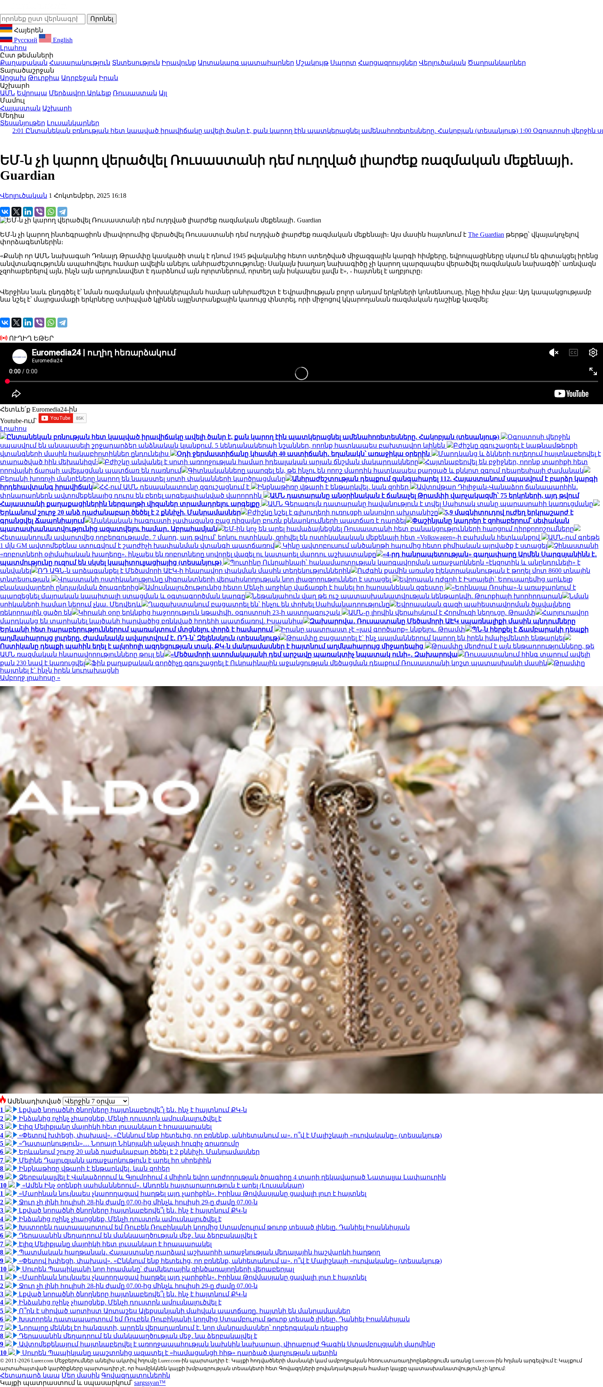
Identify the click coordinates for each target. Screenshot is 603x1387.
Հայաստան (20, 108)
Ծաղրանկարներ (497, 62)
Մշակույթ (312, 62)
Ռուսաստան (135, 92)
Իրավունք (179, 62)
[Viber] (39, 212)
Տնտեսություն (136, 62)
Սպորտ (343, 62)
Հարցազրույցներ (387, 62)
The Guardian (486, 234)
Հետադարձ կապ (30, 1375)
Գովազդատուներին (135, 1375)
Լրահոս (13, 47)
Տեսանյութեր (22, 122)
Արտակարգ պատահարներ (246, 62)
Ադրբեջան (79, 77)
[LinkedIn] (28, 212)
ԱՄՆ (7, 92)
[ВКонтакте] (5, 212)
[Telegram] (62, 212)
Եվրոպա (32, 92)
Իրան (108, 77)
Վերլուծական (442, 62)
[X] (16, 212)
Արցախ (13, 77)
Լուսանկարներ (73, 122)
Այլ (163, 92)
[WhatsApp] (51, 212)
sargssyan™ (150, 1382)
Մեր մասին (81, 1375)
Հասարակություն (79, 62)
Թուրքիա (43, 77)
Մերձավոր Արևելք (80, 92)
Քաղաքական (24, 62)
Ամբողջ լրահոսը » (30, 677)
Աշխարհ (57, 108)
